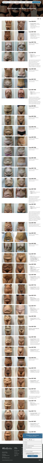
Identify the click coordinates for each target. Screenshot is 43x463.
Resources (30, 2)
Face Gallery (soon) (16, 453)
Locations (17, 2)
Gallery (22, 2)
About (26, 2)
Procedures (12, 2)
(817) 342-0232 (4, 454)
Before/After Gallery (16, 450)
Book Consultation (36, 2)
